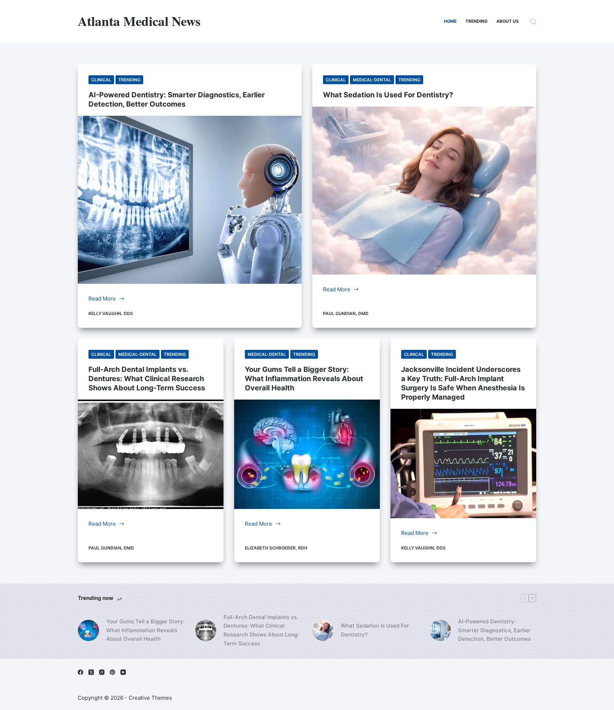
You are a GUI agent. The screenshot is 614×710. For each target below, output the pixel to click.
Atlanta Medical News (139, 21)
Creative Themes (150, 697)
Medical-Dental (372, 79)
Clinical (101, 79)
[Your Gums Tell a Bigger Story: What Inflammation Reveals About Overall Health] (307, 454)
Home (450, 21)
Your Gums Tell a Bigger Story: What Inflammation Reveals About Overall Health (304, 378)
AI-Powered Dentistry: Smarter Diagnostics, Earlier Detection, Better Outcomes (494, 630)
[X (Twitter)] (91, 672)
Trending (476, 21)
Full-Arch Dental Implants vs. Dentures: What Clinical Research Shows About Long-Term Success (146, 378)
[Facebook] (80, 672)
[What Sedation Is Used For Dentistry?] (424, 191)
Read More (103, 299)
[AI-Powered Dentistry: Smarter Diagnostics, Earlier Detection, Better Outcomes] (190, 200)
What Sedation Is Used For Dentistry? (388, 95)
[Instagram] (101, 672)
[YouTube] (123, 672)
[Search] (533, 21)
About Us (507, 21)
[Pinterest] (112, 672)
